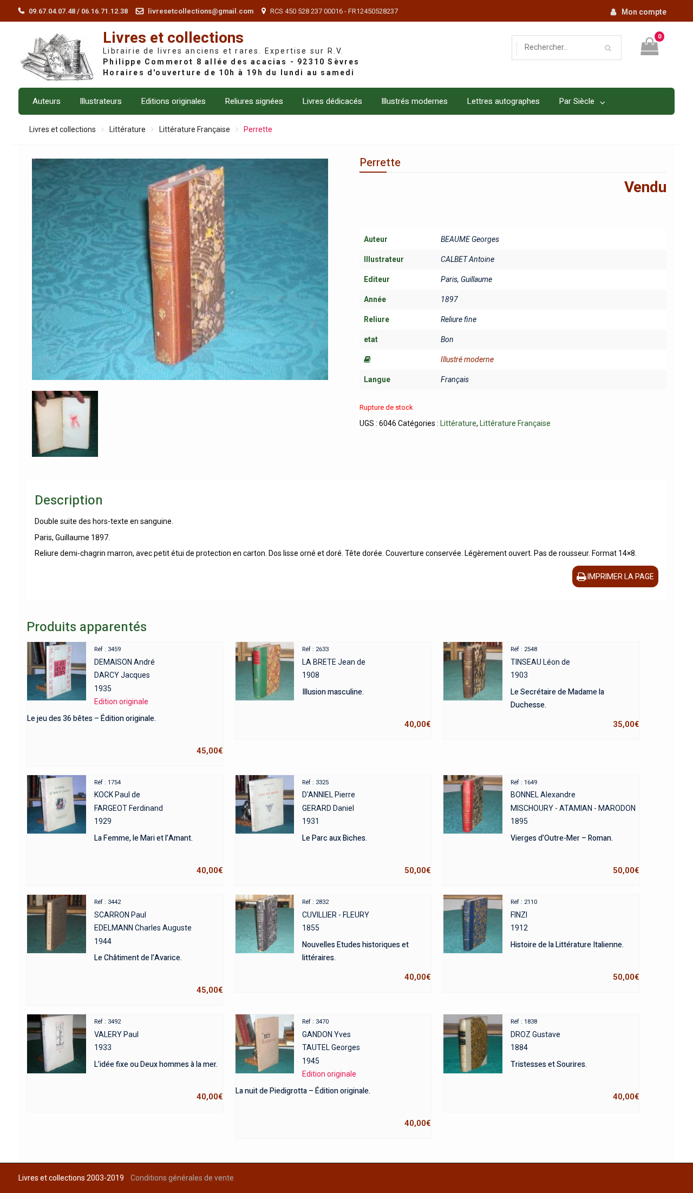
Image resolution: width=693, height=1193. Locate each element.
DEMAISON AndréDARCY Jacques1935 (125, 701)
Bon (447, 339)
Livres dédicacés (332, 101)
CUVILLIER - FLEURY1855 (366, 940)
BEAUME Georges (470, 239)
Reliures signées (254, 101)
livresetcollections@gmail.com (200, 11)
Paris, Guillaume (466, 279)
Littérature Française (194, 129)
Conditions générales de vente (182, 1178)
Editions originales (173, 101)
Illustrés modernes (414, 101)
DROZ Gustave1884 (575, 1060)
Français (455, 379)
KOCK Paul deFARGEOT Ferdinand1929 (158, 827)
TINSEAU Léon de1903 (575, 687)
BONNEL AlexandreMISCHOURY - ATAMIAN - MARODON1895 (575, 827)
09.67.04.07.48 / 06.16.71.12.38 (78, 11)
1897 (449, 299)
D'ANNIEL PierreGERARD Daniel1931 (366, 827)
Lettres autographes (503, 101)
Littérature (127, 129)
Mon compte (644, 12)
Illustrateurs (101, 101)
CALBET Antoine (467, 259)
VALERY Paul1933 (158, 1060)
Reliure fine (458, 319)
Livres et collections (173, 38)
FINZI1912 (575, 940)
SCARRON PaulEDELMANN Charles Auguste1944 (158, 947)
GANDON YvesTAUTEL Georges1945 (333, 1073)
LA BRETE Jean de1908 (366, 687)
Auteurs (46, 101)
